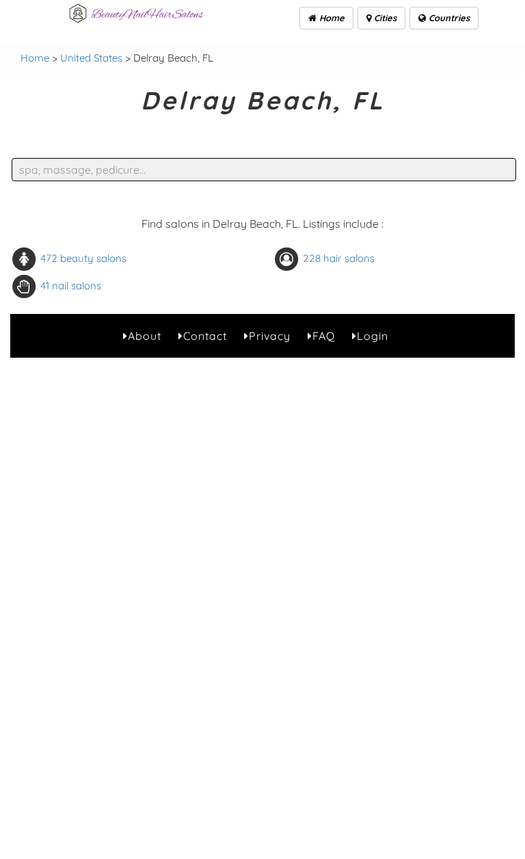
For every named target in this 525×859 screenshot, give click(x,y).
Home (331, 17)
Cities (383, 17)
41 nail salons (70, 284)
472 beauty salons (83, 257)
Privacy (270, 336)
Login (372, 336)
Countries (448, 17)
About (144, 336)
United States (91, 57)
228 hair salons (339, 257)
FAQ (323, 336)
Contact (205, 336)
